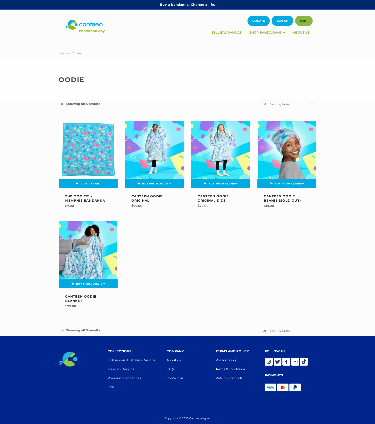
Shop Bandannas (265, 32)
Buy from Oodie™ (156, 183)
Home (63, 53)
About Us (301, 32)
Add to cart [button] (90, 183)
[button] (282, 21)
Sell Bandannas (226, 32)
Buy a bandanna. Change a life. (187, 4)
